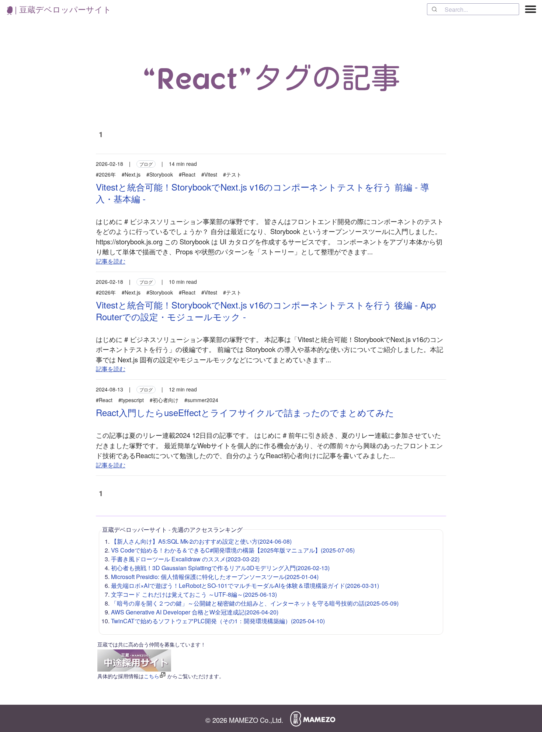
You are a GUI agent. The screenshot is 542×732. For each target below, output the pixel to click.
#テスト (232, 174)
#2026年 (106, 174)
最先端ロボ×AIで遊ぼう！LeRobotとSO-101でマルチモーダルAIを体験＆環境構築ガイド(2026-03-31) (245, 585)
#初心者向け (164, 400)
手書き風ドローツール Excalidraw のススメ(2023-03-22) (185, 559)
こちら (151, 676)
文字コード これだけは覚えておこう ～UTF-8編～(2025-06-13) (194, 594)
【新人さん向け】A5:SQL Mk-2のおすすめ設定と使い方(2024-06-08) (201, 541)
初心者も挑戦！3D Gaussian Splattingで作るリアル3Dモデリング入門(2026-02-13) (220, 568)
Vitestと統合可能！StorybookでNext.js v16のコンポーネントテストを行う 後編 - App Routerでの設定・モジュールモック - (266, 310)
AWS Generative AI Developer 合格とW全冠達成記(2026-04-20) (194, 612)
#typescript (131, 400)
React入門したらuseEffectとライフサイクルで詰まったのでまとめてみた (245, 412)
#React (187, 174)
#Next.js (131, 174)
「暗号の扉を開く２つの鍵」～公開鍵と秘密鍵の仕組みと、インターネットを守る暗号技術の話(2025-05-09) (255, 603)
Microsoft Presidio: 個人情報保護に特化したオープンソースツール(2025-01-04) (215, 576)
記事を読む (110, 261)
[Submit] (436, 9)
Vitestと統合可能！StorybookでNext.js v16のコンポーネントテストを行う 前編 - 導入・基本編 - (262, 192)
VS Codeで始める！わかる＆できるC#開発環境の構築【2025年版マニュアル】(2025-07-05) (233, 550)
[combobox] (473, 9)
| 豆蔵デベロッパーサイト (62, 9)
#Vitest (209, 174)
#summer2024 (201, 400)
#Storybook (159, 174)
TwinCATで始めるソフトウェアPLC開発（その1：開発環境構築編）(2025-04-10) (218, 621)
